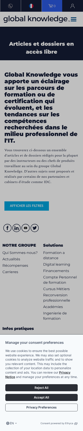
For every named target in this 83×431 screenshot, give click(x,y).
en (12, 423)
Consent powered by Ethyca (57, 423)
